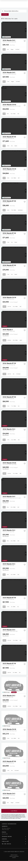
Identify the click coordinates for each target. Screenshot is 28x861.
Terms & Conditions (14, 856)
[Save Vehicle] (24, 41)
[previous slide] (2, 30)
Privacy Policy (14, 854)
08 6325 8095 (5, 833)
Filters (6, 14)
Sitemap (14, 857)
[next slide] (26, 30)
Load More (14, 810)
